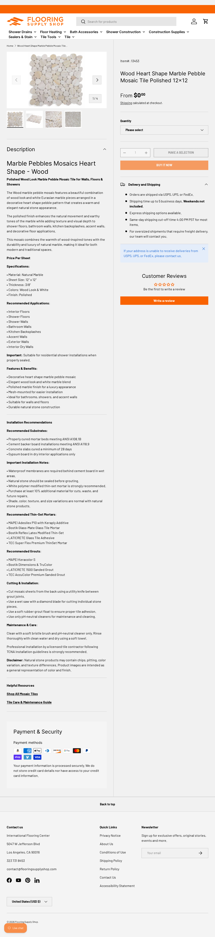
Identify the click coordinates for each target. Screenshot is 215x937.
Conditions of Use (113, 852)
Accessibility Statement (117, 886)
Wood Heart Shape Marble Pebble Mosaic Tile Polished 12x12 (42, 45)
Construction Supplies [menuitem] (167, 32)
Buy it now (164, 165)
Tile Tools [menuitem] (48, 37)
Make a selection (181, 152)
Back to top (107, 804)
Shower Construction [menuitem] (123, 32)
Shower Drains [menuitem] (20, 32)
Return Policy (109, 869)
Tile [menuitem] (67, 37)
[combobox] (126, 21)
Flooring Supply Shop (26, 921)
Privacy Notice (110, 835)
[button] (205, 21)
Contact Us (108, 877)
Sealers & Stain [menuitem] (21, 37)
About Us (106, 844)
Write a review (164, 300)
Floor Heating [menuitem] (51, 32)
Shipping (126, 103)
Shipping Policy (111, 860)
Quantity (125, 121)
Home (10, 45)
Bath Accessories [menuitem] (84, 32)
